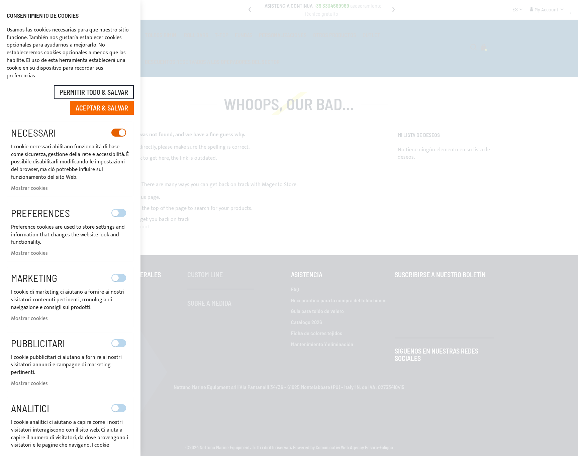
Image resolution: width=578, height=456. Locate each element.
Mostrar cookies (29, 188)
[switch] (118, 133)
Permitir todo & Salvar (94, 92)
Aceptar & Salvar (102, 108)
